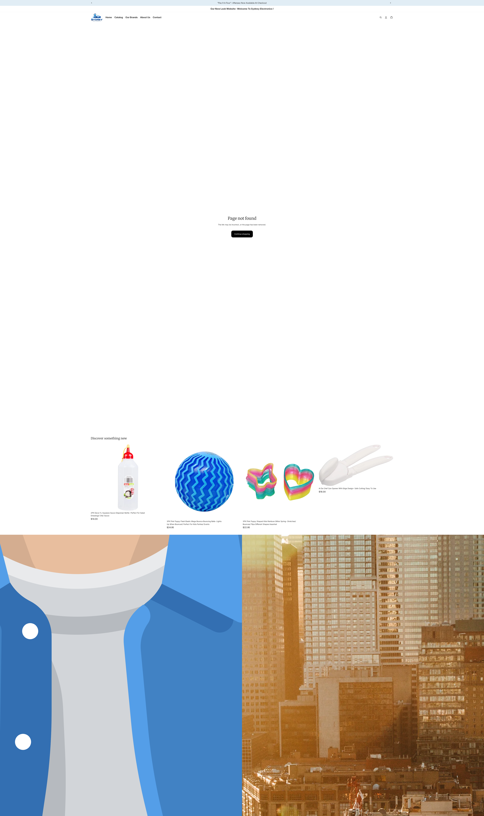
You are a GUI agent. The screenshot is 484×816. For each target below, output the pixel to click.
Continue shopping (242, 234)
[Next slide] (390, 3)
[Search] (380, 17)
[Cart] (391, 17)
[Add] (161, 506)
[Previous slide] (91, 3)
